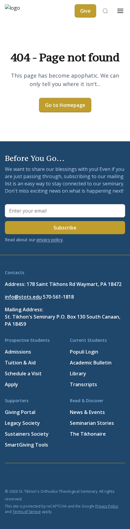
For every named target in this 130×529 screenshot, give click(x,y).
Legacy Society (22, 423)
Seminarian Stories (92, 423)
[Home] (21, 11)
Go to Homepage (65, 105)
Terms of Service (26, 511)
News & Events (87, 412)
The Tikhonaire (88, 434)
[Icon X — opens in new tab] (23, 476)
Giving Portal (20, 412)
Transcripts (83, 384)
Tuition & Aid (20, 362)
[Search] (105, 11)
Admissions (18, 351)
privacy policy (50, 239)
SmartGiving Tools (26, 444)
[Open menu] (120, 11)
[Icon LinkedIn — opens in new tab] (37, 476)
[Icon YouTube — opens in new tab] (52, 476)
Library (78, 373)
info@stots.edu (23, 296)
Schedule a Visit (23, 373)
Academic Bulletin (91, 362)
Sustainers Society (27, 434)
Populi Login (84, 351)
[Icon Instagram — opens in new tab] (66, 476)
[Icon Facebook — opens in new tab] (8, 476)
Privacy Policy (106, 506)
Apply (11, 384)
